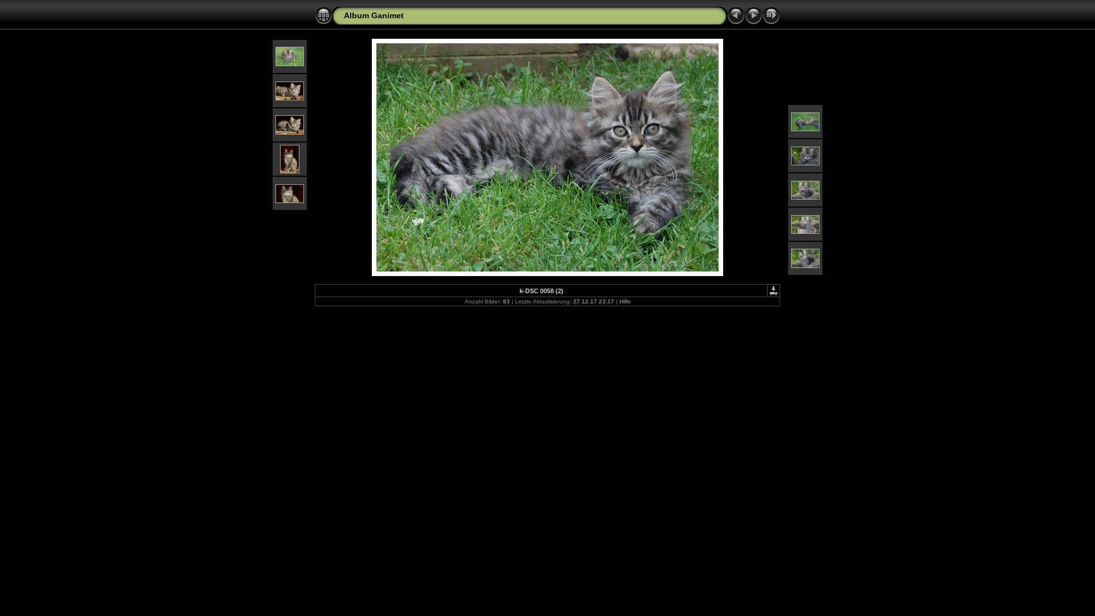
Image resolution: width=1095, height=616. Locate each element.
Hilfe (625, 301)
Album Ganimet (374, 15)
